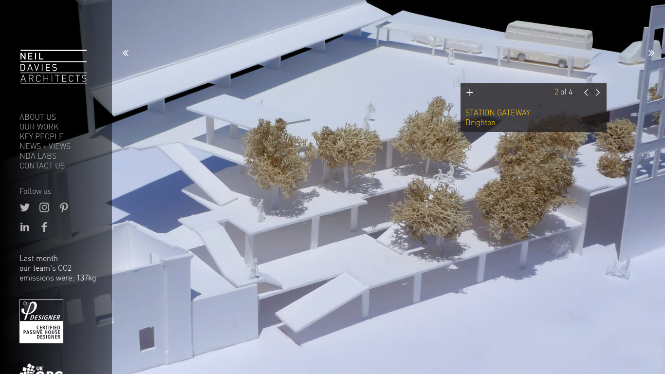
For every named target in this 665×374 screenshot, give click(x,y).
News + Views (45, 146)
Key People (41, 136)
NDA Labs (37, 156)
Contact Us (42, 165)
